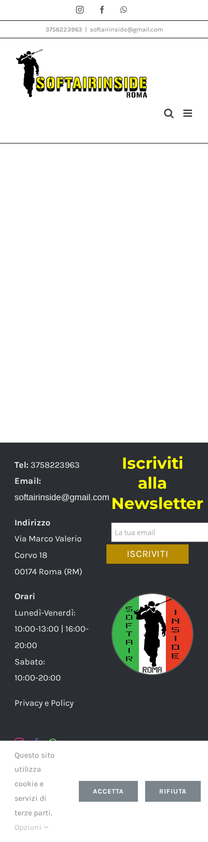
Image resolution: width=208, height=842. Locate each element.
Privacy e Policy (44, 703)
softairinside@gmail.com (126, 29)
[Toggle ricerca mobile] (169, 113)
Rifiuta (173, 791)
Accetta (108, 791)
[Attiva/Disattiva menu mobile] (188, 113)
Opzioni (29, 827)
